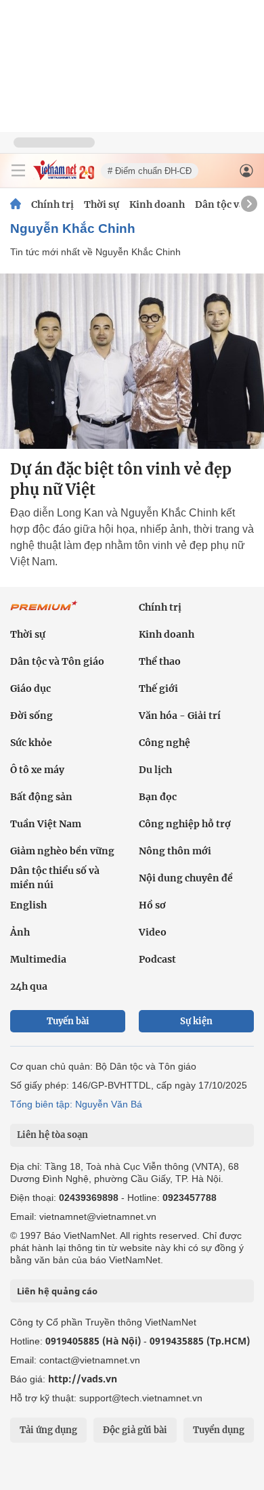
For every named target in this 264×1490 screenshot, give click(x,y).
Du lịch (155, 770)
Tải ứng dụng (48, 1430)
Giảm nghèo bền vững (62, 851)
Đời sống (31, 715)
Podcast (157, 959)
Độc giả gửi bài (135, 1430)
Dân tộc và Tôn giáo (57, 661)
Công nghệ (164, 743)
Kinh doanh (157, 204)
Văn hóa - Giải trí (180, 715)
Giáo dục (30, 688)
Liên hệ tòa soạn (52, 1135)
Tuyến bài (68, 1021)
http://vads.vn (82, 1378)
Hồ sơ (152, 905)
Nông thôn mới (175, 851)
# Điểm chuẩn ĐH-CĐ (150, 171)
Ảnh (20, 932)
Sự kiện (196, 1021)
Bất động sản (41, 797)
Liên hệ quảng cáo (57, 1291)
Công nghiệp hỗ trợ (185, 824)
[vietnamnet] (63, 176)
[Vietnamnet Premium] (44, 613)
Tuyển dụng (218, 1430)
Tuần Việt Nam (45, 824)
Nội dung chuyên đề (186, 878)
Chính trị (52, 204)
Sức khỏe (31, 743)
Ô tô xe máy (37, 770)
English (28, 905)
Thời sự (101, 204)
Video (153, 932)
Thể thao (160, 661)
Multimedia (38, 959)
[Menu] (18, 170)
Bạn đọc (158, 797)
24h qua (28, 986)
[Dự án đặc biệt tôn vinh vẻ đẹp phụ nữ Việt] (132, 361)
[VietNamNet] (15, 204)
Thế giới (158, 688)
